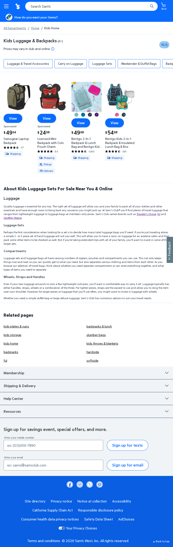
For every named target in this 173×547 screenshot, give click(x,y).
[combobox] (91, 6)
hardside (92, 352)
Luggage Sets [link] (102, 63)
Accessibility (121, 501)
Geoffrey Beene (13, 218)
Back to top (162, 541)
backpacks (11, 352)
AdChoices (126, 519)
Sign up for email (127, 465)
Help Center (13, 398)
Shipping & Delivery (20, 385)
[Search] (151, 6)
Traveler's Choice (146, 214)
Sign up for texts (127, 445)
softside (92, 360)
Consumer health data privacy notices (50, 519)
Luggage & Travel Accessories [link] (28, 63)
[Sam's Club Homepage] (18, 6)
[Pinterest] (99, 484)
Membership (14, 372)
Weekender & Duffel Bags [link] (139, 63)
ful (158, 214)
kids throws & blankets (102, 343)
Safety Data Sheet (98, 519)
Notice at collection (92, 501)
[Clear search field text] (145, 6)
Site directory (35, 501)
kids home (11, 343)
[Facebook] (70, 484)
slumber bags (96, 335)
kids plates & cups (16, 326)
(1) (166, 45)
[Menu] (7, 6)
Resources (12, 411)
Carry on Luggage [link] (70, 63)
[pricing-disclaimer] (53, 49)
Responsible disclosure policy (100, 510)
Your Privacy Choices (81, 528)
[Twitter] (89, 484)
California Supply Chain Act (52, 510)
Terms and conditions (43, 540)
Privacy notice (61, 501)
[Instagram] (79, 484)
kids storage (12, 335)
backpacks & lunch (99, 326)
